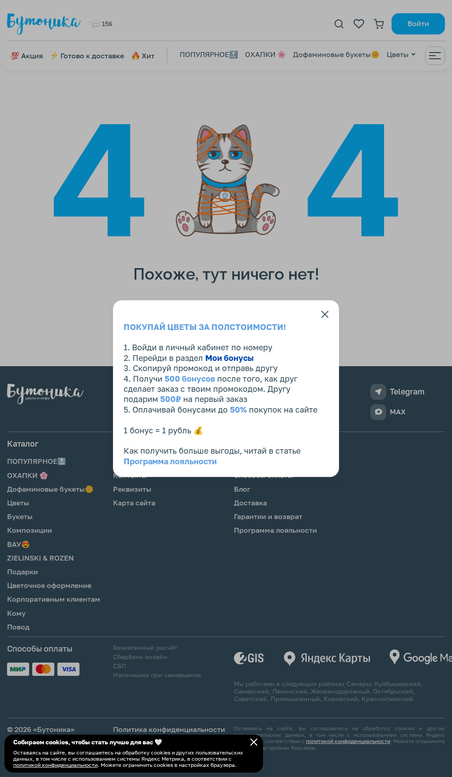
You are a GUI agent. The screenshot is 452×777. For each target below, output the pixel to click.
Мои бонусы (229, 357)
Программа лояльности (170, 461)
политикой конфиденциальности (55, 765)
